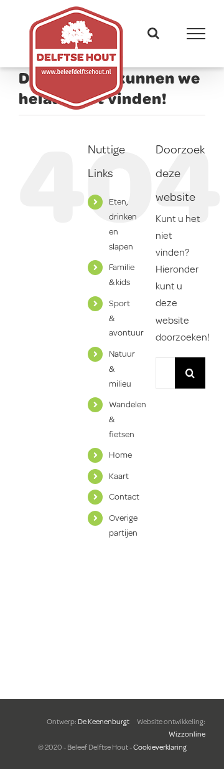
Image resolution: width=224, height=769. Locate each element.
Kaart (119, 476)
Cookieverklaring (160, 747)
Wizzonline (187, 733)
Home (120, 454)
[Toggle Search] (153, 33)
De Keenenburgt (104, 721)
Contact (124, 496)
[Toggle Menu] (196, 33)
